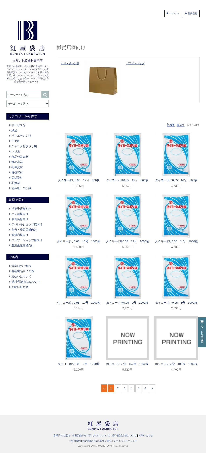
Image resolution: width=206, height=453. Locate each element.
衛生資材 (17, 167)
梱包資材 (17, 172)
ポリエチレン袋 (21, 135)
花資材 (15, 182)
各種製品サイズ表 (22, 271)
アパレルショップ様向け (26, 224)
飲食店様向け (19, 219)
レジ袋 (15, 151)
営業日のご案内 (21, 266)
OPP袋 (15, 141)
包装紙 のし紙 (21, 188)
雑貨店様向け (19, 234)
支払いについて (21, 276)
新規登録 (192, 13)
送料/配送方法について (25, 281)
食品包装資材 (19, 156)
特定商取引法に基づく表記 (96, 440)
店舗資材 (17, 177)
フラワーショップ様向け (26, 240)
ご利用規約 (75, 440)
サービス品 (18, 125)
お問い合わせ (19, 286)
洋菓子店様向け (21, 208)
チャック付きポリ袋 (24, 146)
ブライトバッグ (135, 63)
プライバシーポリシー (125, 440)
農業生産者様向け (22, 245)
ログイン (174, 13)
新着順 (171, 124)
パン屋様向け (19, 213)
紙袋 (14, 130)
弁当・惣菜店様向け (24, 229)
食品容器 (17, 161)
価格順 (180, 124)
